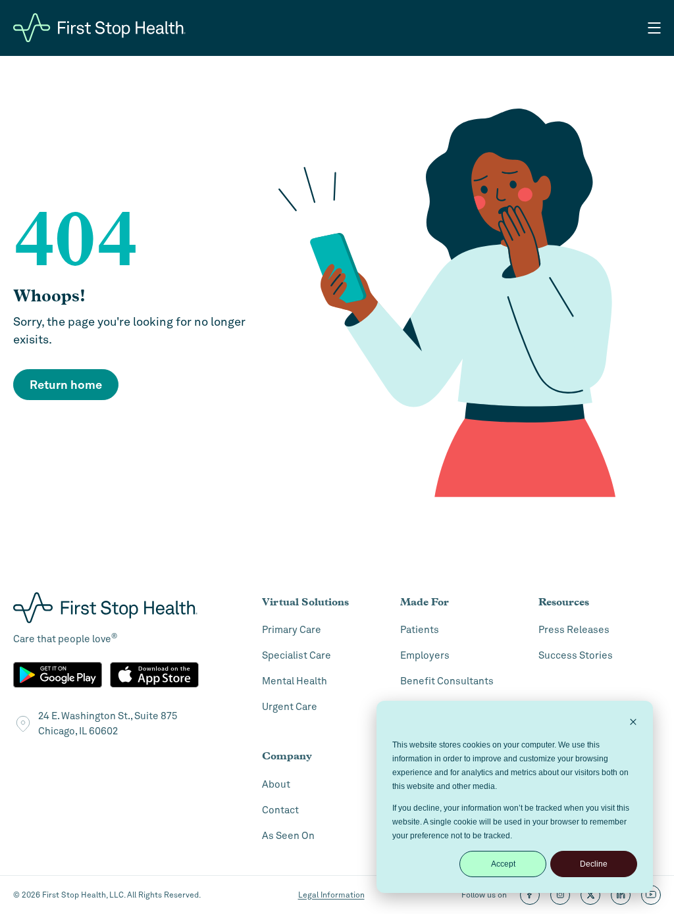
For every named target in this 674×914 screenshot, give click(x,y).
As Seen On (288, 836)
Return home (66, 385)
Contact (280, 810)
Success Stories (575, 655)
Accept (503, 864)
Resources (563, 602)
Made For (424, 602)
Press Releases (573, 630)
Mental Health (294, 681)
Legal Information (331, 895)
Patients (419, 630)
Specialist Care (296, 655)
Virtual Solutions (305, 602)
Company (287, 755)
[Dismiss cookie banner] (633, 723)
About (276, 784)
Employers (425, 655)
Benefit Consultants (447, 681)
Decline (594, 864)
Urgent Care (289, 707)
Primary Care (291, 630)
